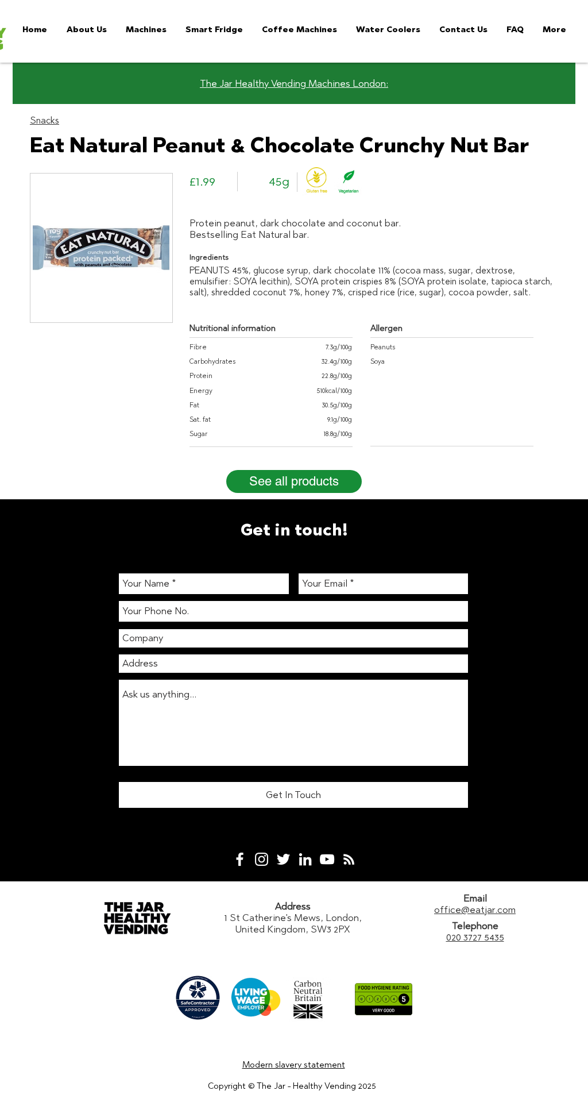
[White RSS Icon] (349, 859)
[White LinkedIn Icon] (305, 859)
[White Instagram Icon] (261, 859)
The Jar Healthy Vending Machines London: (294, 83)
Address (293, 906)
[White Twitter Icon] (283, 859)
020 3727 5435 (475, 937)
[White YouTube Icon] (327, 859)
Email (475, 898)
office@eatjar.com (475, 909)
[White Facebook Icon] (240, 859)
